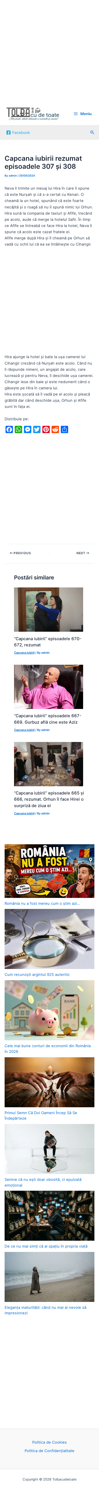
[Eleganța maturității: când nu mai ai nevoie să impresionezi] (49, 1277)
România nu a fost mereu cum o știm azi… (42, 903)
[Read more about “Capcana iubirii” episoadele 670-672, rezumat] (48, 609)
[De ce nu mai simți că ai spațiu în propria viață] (49, 1216)
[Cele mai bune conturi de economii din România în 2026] (49, 1010)
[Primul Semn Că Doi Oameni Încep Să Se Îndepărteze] (49, 1082)
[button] (92, 132)
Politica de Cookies (49, 1442)
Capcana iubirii (24, 652)
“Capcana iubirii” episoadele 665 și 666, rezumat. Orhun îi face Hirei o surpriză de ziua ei (49, 799)
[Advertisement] (49, 51)
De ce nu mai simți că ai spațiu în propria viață (46, 1246)
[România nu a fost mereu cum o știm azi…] (49, 871)
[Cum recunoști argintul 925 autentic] (49, 939)
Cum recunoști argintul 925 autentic (37, 974)
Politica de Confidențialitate (49, 1450)
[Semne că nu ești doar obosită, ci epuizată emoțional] (49, 1149)
